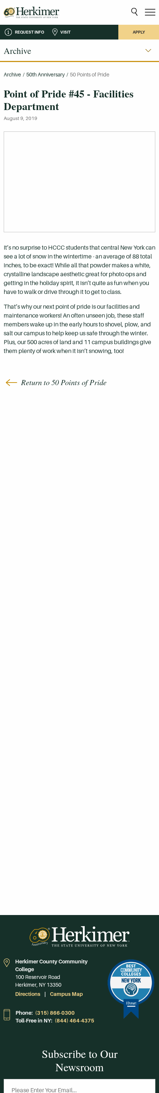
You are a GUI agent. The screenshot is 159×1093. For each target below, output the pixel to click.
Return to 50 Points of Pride (63, 382)
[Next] (148, 50)
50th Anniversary (45, 75)
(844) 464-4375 (74, 1021)
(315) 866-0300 (55, 1013)
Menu (150, 12)
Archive (12, 75)
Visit (65, 32)
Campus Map (66, 994)
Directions (27, 994)
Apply (139, 32)
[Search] (134, 12)
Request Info (29, 32)
